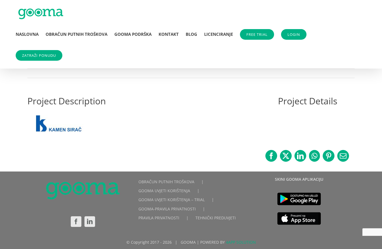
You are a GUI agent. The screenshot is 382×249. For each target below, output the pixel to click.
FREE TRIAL (257, 34)
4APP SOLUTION (241, 242)
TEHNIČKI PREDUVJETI (215, 217)
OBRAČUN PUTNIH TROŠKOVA (166, 181)
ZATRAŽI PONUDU (39, 55)
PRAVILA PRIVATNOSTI (158, 217)
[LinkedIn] (89, 221)
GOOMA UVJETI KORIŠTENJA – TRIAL (171, 199)
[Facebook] (76, 221)
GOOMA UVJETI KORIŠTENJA (164, 190)
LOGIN (293, 34)
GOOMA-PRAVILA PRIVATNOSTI (167, 209)
